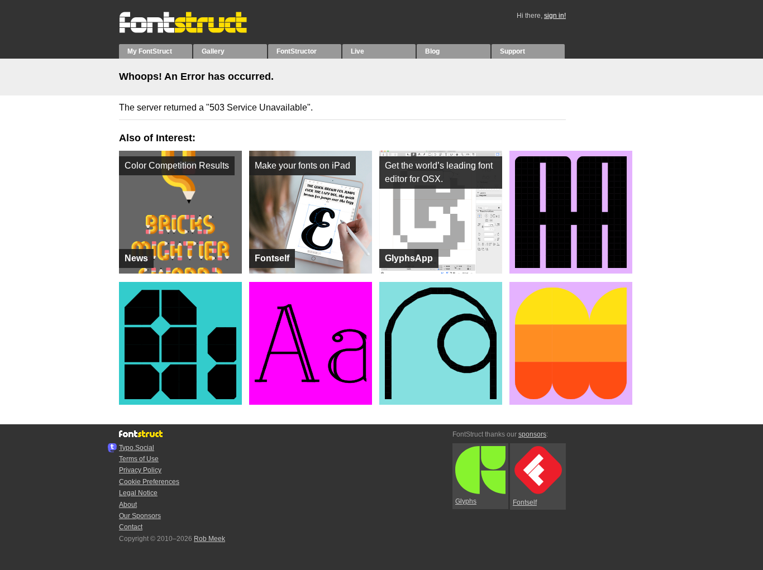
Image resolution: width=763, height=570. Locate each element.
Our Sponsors (140, 516)
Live (357, 51)
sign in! (555, 16)
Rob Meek (209, 539)
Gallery (213, 51)
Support (512, 51)
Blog (432, 51)
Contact (130, 527)
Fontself (525, 502)
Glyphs (465, 501)
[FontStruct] (194, 31)
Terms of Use (139, 459)
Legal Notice (138, 493)
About (128, 505)
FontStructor (296, 51)
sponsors (532, 434)
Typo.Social (136, 448)
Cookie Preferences (149, 482)
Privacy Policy (140, 470)
